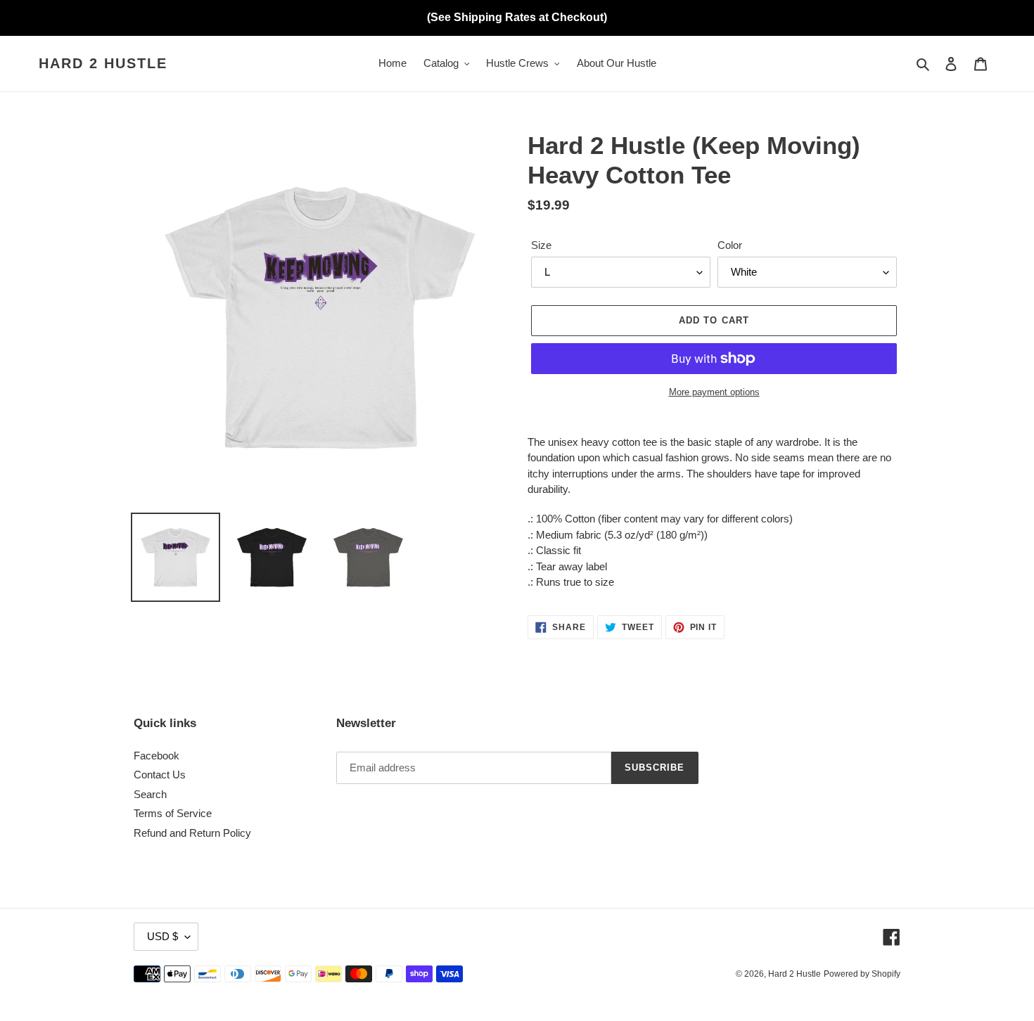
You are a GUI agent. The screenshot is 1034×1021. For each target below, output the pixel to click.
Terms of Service (173, 813)
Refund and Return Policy (192, 833)
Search (150, 794)
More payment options (714, 392)
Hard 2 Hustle (103, 63)
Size (541, 245)
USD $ (162, 936)
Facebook (156, 756)
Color (729, 245)
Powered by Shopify (862, 974)
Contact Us (160, 775)
